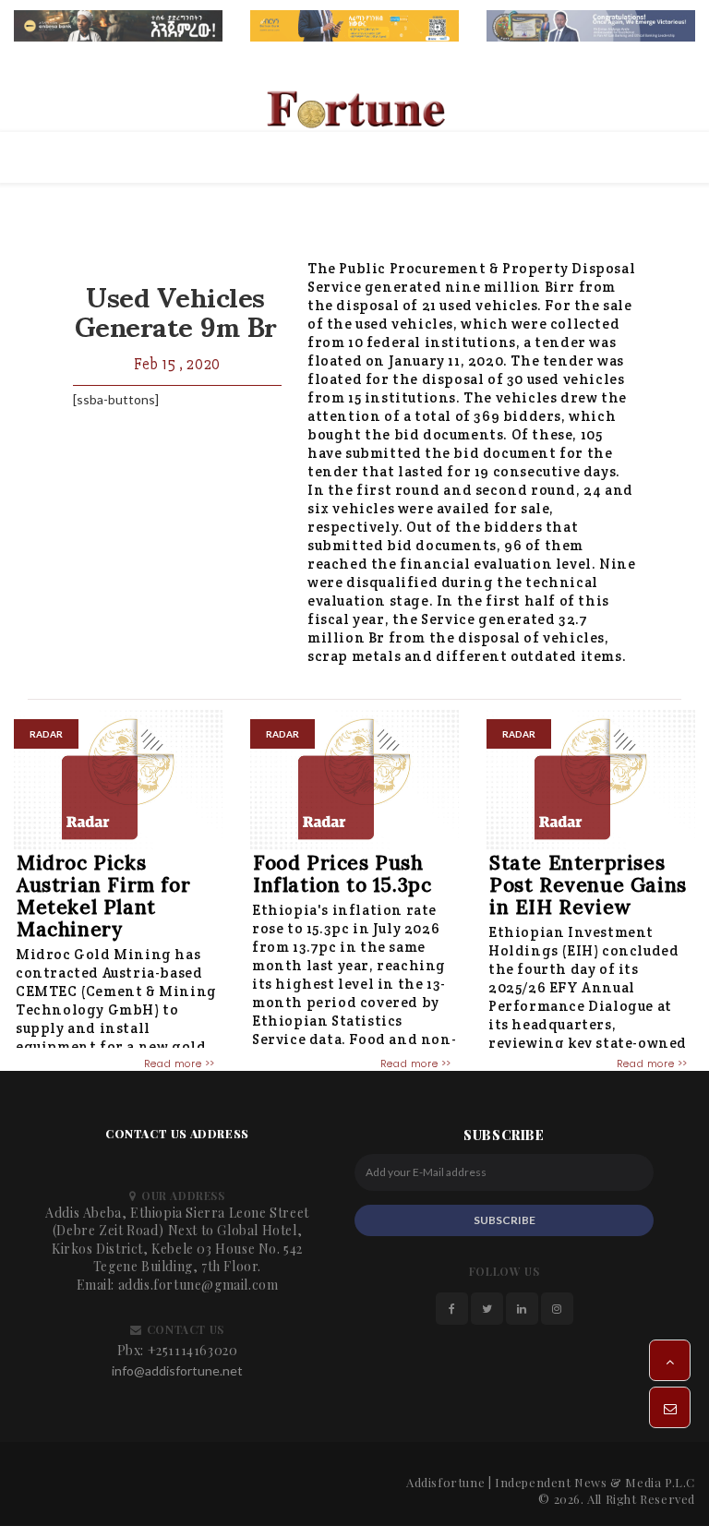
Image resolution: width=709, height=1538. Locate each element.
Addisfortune (445, 1482)
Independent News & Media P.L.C (595, 1482)
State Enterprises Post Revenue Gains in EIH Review (588, 884)
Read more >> (179, 1063)
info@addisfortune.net (177, 1370)
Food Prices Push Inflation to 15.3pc (342, 873)
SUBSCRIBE (504, 1220)
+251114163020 (193, 1350)
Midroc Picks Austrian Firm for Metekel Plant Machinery (103, 896)
